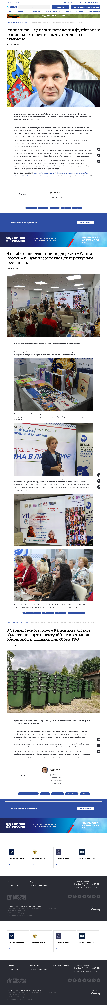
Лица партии (20, 11)
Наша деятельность (17, 22)
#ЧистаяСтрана (72, 793)
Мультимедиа (80, 11)
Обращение (60, 7)
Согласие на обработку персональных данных (20, 915)
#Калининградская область (28, 793)
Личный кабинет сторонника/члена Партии (86, 7)
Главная (9, 22)
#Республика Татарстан (31, 613)
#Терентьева (48, 613)
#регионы (45, 793)
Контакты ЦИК (13, 885)
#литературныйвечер (76, 613)
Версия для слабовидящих (93, 2)
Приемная (68, 11)
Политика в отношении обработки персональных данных (23, 914)
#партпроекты (57, 793)
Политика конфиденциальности (16, 912)
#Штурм (77, 208)
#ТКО (84, 793)
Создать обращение (85, 222)
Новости (27, 22)
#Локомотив (31, 208)
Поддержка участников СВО (53, 16)
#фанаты (65, 208)
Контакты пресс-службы (38, 885)
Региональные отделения (52, 11)
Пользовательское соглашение (16, 910)
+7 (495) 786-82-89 (87, 884)
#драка (54, 208)
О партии (9, 11)
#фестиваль (60, 613)
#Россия (43, 208)
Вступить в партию (94, 11)
